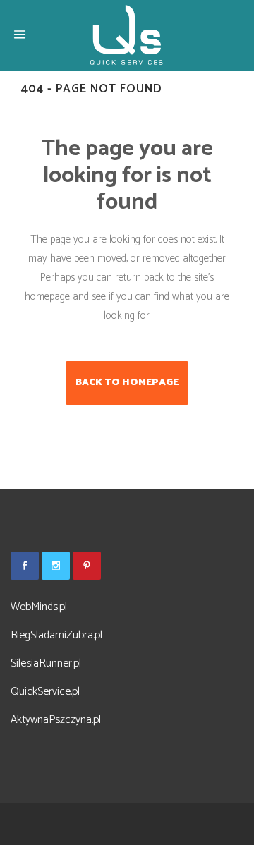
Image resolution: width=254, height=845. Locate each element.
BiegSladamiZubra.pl (56, 635)
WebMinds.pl (39, 606)
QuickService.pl (45, 691)
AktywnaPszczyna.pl (56, 719)
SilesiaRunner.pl (46, 663)
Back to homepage (127, 383)
